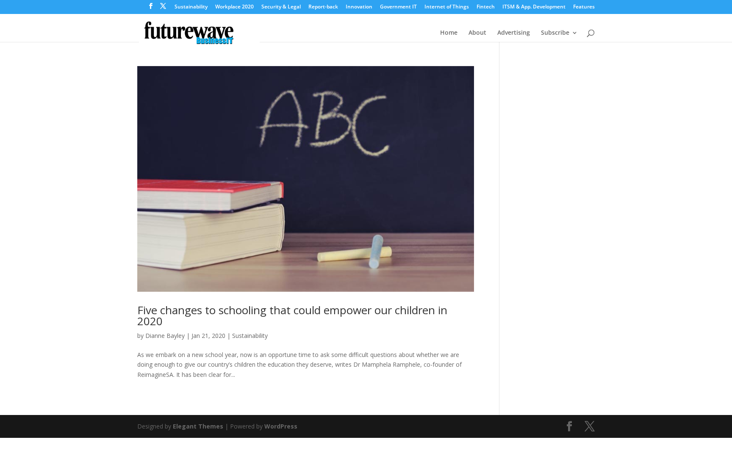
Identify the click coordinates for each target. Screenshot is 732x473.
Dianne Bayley (165, 336)
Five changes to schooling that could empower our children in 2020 (292, 315)
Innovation (359, 7)
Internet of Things (446, 7)
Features (584, 7)
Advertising (513, 33)
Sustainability (191, 7)
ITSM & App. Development (534, 7)
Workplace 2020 (234, 7)
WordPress (280, 426)
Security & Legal (281, 7)
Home (449, 33)
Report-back (323, 7)
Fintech (486, 7)
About (477, 33)
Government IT (398, 7)
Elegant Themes (198, 426)
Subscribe (555, 33)
